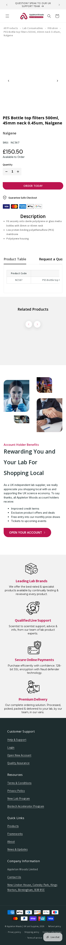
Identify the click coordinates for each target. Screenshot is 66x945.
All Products (11, 28)
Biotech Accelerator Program (25, 806)
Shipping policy (31, 932)
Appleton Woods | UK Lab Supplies (23, 926)
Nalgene (9, 133)
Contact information (52, 932)
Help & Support (16, 739)
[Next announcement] (59, 5)
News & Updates (17, 849)
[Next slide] (57, 81)
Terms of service (34, 937)
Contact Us (14, 877)
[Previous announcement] (7, 5)
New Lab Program (18, 798)
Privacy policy (14, 932)
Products (13, 826)
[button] (7, 16)
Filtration (53, 28)
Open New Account (19, 755)
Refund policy (54, 926)
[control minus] (6, 171)
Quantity (7, 164)
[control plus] (18, 171)
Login (10, 747)
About (11, 841)
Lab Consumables (33, 28)
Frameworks (15, 834)
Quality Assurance (18, 763)
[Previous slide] (9, 81)
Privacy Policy (16, 790)
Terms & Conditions (19, 783)
